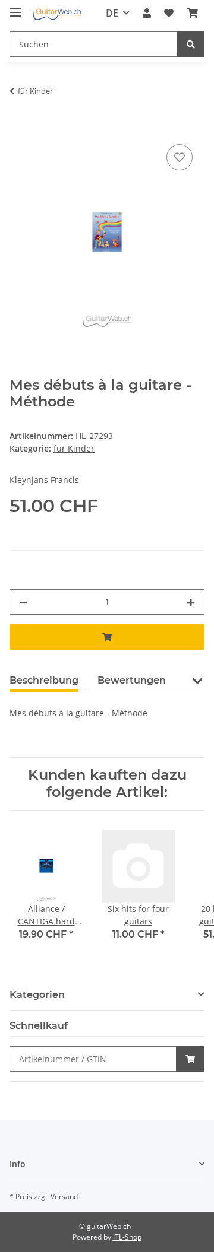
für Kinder (74, 448)
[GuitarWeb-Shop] (57, 13)
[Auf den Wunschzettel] (179, 157)
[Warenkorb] (192, 13)
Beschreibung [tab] (44, 680)
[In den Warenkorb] (19, 128)
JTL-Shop (127, 1237)
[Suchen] (190, 44)
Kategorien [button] (37, 994)
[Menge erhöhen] (191, 602)
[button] (147, 13)
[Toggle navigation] (15, 7)
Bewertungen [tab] (131, 680)
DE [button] (112, 13)
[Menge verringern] (23, 602)
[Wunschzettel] (169, 13)
